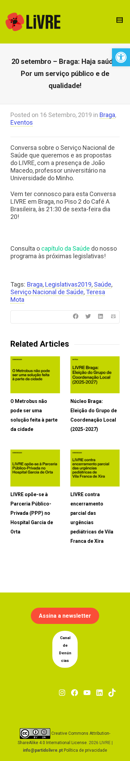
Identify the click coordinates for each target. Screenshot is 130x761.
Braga (107, 114)
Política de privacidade (85, 750)
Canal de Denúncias (65, 649)
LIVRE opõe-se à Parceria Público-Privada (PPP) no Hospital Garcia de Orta (31, 513)
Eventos (21, 122)
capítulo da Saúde (66, 248)
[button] (121, 57)
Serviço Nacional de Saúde (47, 292)
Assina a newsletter (65, 616)
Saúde (102, 284)
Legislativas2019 (68, 284)
